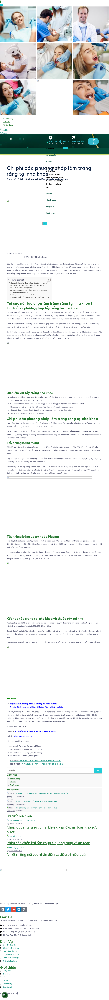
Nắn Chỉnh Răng (53, 174)
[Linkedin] (18, 909)
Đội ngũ (49, 161)
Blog (48, 187)
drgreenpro (10, 253)
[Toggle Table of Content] (47, 280)
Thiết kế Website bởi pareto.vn (31, 993)
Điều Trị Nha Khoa (54, 168)
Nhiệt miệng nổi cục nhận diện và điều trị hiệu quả (36, 808)
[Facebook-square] (2, 909)
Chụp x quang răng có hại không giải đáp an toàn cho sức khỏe (42, 793)
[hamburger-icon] (65, 148)
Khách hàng (8, 118)
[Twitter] (8, 909)
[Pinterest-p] (24, 909)
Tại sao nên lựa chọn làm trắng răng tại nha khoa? (28, 283)
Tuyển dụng (8, 125)
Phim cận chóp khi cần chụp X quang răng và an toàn (38, 801)
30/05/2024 (18, 253)
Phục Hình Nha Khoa (54, 177)
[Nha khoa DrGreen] (8, 131)
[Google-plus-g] (13, 909)
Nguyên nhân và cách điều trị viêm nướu (35, 760)
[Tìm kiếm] (98, 770)
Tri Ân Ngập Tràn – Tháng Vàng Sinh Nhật (37, 763)
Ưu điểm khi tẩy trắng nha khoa (23, 288)
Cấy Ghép (50, 171)
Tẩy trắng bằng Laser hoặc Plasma (25, 295)
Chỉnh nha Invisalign (54, 181)
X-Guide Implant (53, 184)
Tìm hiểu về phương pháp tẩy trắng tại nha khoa (29, 285)
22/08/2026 (18, 824)
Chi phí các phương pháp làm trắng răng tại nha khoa (30, 290)
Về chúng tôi (51, 155)
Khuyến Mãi (50, 206)
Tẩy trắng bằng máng (20, 292)
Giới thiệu (50, 149)
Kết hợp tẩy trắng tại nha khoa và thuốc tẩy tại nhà (31, 297)
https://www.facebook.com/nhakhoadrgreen (35, 731)
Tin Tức (6, 122)
